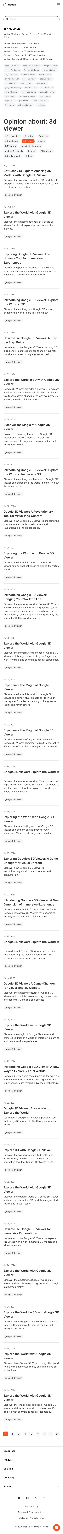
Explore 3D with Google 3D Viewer (28, 1150)
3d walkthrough (12, 156)
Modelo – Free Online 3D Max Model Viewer (24, 51)
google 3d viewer (13, 195)
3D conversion (12, 136)
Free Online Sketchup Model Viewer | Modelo (24, 55)
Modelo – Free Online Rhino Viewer (20, 47)
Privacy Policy (31, 1506)
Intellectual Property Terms (31, 1518)
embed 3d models (14, 151)
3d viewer (28, 141)
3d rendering (11, 141)
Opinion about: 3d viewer (30, 125)
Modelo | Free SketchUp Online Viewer (21, 43)
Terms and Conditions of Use (31, 1512)
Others (29, 156)
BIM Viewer (10, 146)
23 (57, 1434)
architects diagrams (31, 146)
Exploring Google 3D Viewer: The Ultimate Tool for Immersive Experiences (27, 258)
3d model (43, 136)
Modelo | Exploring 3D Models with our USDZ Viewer (28, 59)
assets (41, 141)
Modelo (31, 151)
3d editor (29, 136)
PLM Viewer (46, 151)
